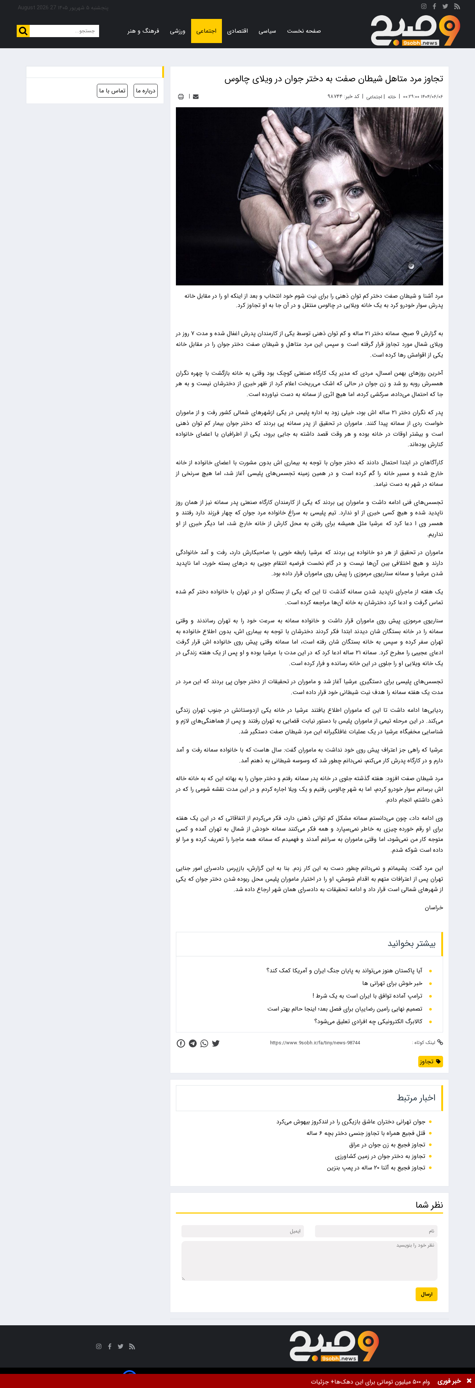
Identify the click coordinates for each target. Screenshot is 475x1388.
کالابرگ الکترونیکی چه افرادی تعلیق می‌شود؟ (368, 1022)
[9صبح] (415, 30)
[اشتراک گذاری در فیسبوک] (181, 1043)
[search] (23, 31)
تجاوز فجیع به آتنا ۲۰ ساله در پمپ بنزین (376, 1167)
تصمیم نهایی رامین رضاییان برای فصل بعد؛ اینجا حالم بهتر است (344, 1009)
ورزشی (178, 31)
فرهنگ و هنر (143, 31)
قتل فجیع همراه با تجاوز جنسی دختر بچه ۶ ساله (366, 1133)
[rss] (457, 7)
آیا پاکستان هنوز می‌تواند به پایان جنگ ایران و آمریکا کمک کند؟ (344, 971)
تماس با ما (112, 90)
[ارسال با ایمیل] (196, 96)
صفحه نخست (304, 31)
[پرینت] (181, 97)
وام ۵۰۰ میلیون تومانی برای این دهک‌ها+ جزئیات (370, 1382)
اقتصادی (237, 31)
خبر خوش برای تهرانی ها (392, 983)
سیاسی (267, 31)
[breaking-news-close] (469, 1381)
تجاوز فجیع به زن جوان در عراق (387, 1144)
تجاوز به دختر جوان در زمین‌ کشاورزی (380, 1156)
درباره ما (145, 90)
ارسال (426, 1294)
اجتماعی (206, 31)
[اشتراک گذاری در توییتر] (216, 1043)
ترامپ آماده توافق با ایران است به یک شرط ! (367, 996)
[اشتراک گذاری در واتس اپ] (204, 1043)
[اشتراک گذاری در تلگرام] (193, 1043)
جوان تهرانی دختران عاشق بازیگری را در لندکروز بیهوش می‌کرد (350, 1121)
